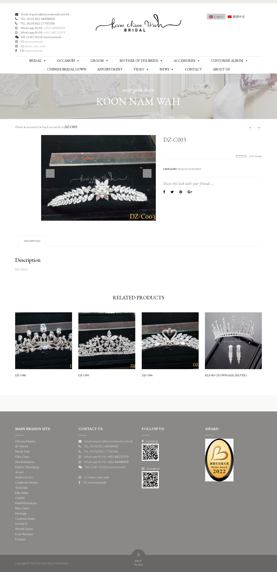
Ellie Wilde (21, 493)
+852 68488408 (54, 28)
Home (19, 127)
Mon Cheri (22, 508)
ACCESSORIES (184, 60)
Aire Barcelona (24, 462)
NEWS (164, 69)
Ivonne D (21, 523)
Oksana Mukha (25, 441)
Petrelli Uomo (24, 529)
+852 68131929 (54, 32)
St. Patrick (21, 446)
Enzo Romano (24, 534)
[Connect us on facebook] (150, 452)
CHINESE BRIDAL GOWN (66, 69)
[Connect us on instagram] (150, 479)
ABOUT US (221, 69)
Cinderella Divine (26, 482)
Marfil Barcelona (26, 503)
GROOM (97, 60)
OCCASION (66, 60)
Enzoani (20, 539)
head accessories (51, 127)
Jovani (19, 472)
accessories (32, 127)
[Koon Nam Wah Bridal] (138, 24)
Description (32, 241)
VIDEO (139, 69)
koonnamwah (34, 41)
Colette (20, 498)
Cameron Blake (25, 518)
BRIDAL (35, 60)
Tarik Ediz (21, 487)
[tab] (32, 241)
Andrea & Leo (24, 477)
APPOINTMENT (110, 69)
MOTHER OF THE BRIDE (138, 60)
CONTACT (193, 69)
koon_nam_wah (35, 46)
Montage (21, 513)
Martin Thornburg (27, 467)
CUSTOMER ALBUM (227, 60)
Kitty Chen (22, 456)
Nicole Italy (22, 451)
